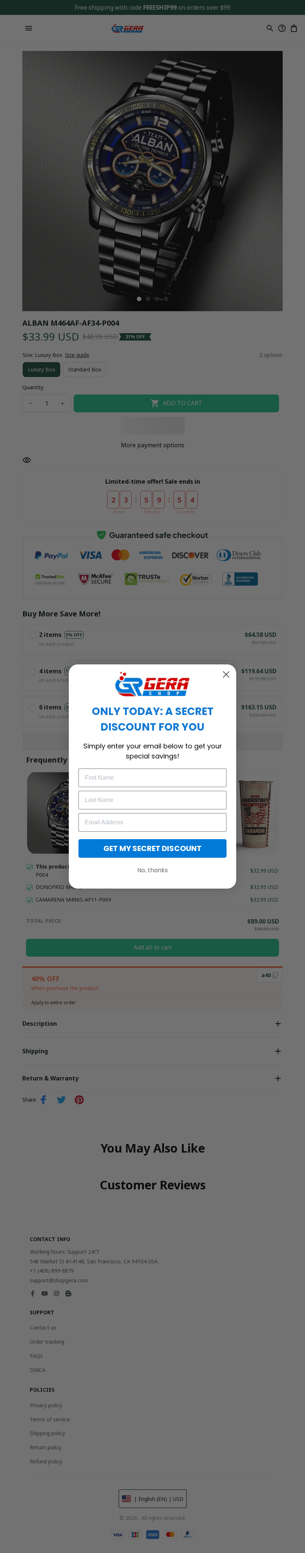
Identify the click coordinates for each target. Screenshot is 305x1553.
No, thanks (152, 870)
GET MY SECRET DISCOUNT (152, 848)
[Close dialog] (226, 674)
